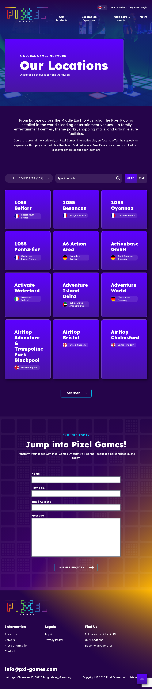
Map (142, 178)
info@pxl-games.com (31, 669)
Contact (10, 651)
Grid (130, 178)
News (143, 17)
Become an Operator (89, 18)
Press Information (16, 645)
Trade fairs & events (121, 18)
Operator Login (138, 7)
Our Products (61, 18)
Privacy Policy (54, 640)
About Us (11, 634)
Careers (10, 640)
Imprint (49, 634)
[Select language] (102, 7)
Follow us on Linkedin (98, 634)
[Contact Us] (142, 679)
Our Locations (119, 7)
